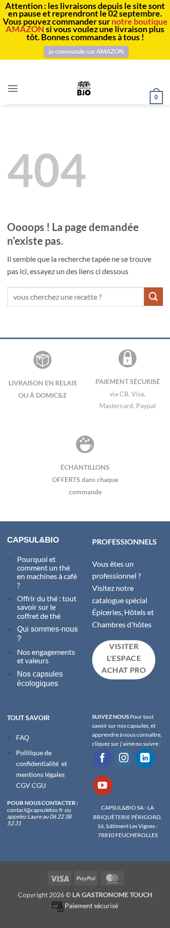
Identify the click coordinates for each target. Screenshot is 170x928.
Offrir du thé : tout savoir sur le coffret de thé (46, 607)
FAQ (22, 737)
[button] (12, 88)
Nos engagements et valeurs (46, 656)
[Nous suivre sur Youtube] (102, 785)
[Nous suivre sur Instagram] (124, 758)
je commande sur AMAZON (86, 51)
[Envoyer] (153, 296)
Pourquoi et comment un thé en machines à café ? (47, 571)
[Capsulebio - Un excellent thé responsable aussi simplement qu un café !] (84, 88)
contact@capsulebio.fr (35, 809)
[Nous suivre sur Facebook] (102, 758)
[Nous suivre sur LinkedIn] (145, 758)
